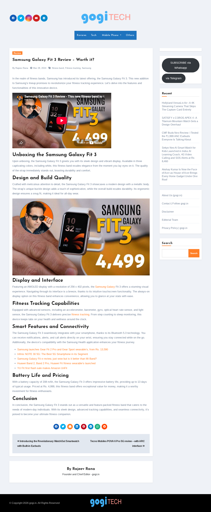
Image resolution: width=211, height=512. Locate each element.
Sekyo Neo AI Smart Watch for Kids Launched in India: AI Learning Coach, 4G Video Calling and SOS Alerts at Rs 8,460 (179, 154)
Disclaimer (168, 211)
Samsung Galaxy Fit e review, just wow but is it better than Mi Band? (57, 358)
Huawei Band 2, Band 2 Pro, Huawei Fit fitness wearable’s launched (56, 363)
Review (17, 53)
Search (167, 243)
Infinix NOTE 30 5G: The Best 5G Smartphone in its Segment (52, 354)
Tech (94, 35)
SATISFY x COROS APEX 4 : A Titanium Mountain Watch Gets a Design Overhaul (180, 121)
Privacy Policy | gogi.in (175, 228)
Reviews (81, 35)
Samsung (86, 68)
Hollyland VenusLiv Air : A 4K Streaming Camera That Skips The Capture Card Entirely (179, 106)
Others (130, 35)
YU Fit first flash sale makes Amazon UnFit (42, 368)
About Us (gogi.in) (172, 195)
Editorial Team (170, 220)
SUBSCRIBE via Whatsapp (180, 65)
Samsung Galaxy (105, 286)
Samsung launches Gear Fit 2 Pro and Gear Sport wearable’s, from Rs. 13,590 (62, 349)
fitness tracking (80, 314)
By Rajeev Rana (20, 68)
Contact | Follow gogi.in (175, 203)
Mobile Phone (110, 35)
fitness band (58, 68)
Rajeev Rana (83, 469)
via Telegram (173, 78)
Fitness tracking (73, 68)
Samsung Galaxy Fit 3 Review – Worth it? (53, 60)
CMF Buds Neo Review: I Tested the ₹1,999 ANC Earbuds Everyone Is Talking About (180, 136)
